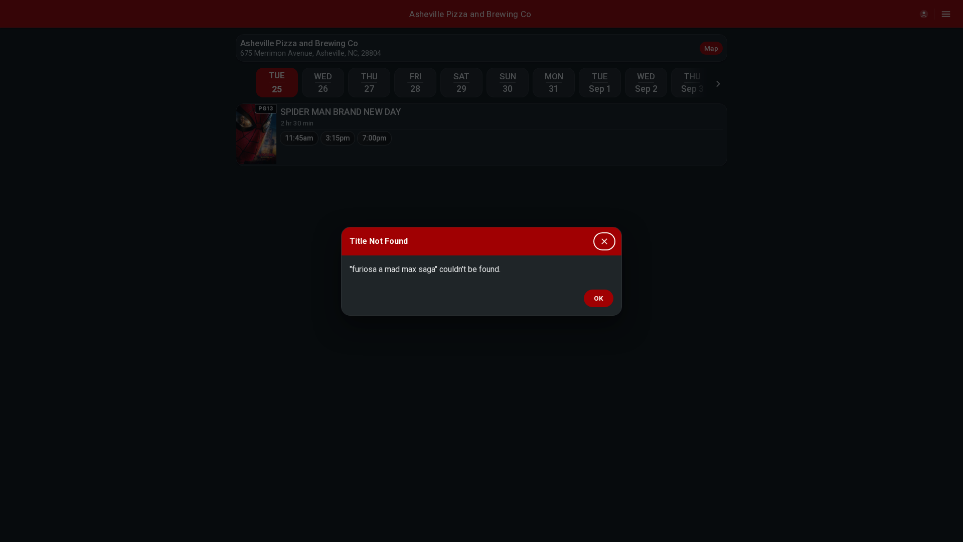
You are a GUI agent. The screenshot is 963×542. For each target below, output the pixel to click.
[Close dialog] (604, 241)
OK (598, 298)
